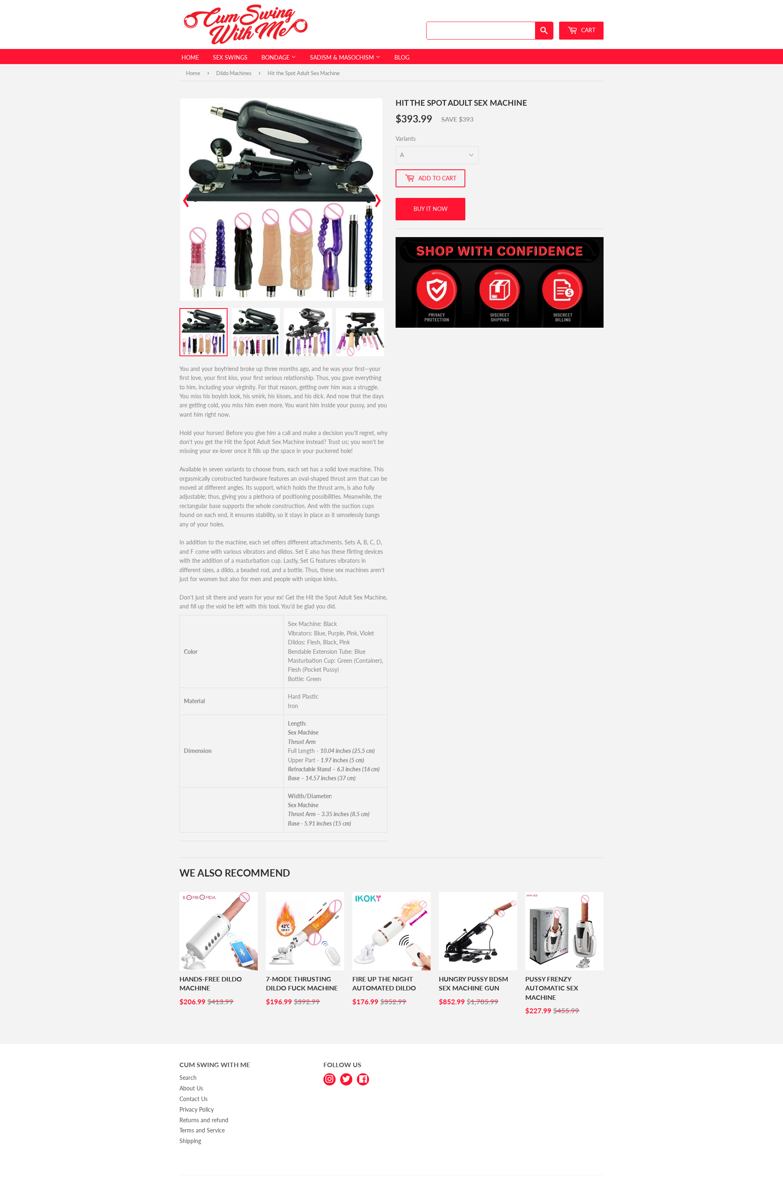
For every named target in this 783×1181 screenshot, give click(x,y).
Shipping (190, 1140)
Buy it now (431, 208)
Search (188, 1077)
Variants (406, 138)
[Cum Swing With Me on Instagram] (329, 1078)
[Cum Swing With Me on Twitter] (346, 1078)
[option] (281, 199)
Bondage (276, 57)
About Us (191, 1088)
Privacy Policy (196, 1109)
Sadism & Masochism (343, 57)
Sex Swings (230, 57)
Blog (401, 57)
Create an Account (584, 14)
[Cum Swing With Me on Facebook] (363, 1078)
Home (190, 57)
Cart (587, 30)
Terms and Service (202, 1130)
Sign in (545, 14)
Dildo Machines (234, 73)
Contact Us (193, 1098)
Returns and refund (203, 1120)
